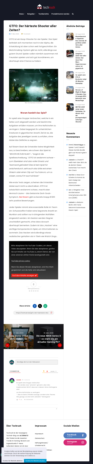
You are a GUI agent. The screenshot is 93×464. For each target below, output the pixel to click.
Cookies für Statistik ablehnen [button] (13, 460)
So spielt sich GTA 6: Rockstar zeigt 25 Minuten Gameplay (80, 79)
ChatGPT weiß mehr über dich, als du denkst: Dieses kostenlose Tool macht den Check (78, 165)
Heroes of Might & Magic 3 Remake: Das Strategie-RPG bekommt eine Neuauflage (80, 95)
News (21, 14)
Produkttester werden (60, 14)
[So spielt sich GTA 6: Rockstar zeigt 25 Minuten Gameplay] (70, 75)
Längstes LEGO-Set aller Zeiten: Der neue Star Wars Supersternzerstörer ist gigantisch (80, 61)
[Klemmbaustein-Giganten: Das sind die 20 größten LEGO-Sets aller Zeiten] (70, 36)
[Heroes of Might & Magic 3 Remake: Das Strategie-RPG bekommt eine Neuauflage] (70, 90)
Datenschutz (39, 438)
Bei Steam (24, 197)
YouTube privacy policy (20, 261)
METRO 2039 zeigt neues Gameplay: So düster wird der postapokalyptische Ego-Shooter (80, 114)
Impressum (39, 434)
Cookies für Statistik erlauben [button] (35, 460)
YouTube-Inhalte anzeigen (23, 275)
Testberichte (43, 14)
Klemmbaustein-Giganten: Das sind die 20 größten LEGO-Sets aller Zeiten (80, 42)
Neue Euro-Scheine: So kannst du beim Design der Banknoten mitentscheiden (77, 180)
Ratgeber (31, 14)
